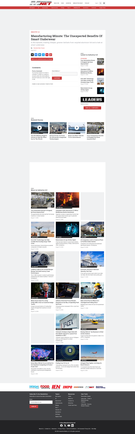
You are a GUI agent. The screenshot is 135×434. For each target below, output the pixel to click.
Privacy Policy (61, 428)
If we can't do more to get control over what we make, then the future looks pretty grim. (92, 274)
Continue (57, 78)
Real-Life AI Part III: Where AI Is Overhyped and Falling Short (90, 301)
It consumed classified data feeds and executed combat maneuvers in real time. (91, 367)
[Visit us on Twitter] (65, 425)
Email (31, 399)
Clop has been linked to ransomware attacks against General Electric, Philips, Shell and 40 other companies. (67, 243)
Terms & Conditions (71, 428)
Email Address (56, 71)
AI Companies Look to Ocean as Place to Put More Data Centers (92, 240)
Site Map (94, 428)
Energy (58, 297)
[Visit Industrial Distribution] (78, 387)
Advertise (54, 428)
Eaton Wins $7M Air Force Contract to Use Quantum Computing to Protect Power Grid (42, 364)
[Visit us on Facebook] (61, 425)
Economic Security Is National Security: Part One (90, 270)
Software (59, 237)
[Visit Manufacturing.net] (89, 387)
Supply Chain (35, 237)
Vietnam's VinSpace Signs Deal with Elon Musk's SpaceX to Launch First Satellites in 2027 (66, 333)
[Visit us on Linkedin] (72, 425)
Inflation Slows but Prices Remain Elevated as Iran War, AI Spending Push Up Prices (67, 302)
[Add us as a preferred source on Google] (50, 54)
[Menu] (104, 3)
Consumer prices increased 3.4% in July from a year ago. (67, 307)
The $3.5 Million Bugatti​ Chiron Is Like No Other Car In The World (39, 137)
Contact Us (47, 428)
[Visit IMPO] (67, 387)
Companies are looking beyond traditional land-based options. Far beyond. (91, 244)
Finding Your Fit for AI (62, 363)
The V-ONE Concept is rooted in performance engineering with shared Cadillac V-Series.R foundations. (42, 276)
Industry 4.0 (35, 32)
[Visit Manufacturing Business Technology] (100, 387)
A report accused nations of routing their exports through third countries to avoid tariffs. (41, 308)
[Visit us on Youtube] (69, 425)
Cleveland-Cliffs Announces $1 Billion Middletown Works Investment (87, 71)
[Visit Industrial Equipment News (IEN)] (56, 387)
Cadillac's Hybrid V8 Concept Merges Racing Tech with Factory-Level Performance (42, 271)
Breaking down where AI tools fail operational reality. (92, 305)
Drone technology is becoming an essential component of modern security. (42, 246)
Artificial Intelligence (87, 297)
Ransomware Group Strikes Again (86, 89)
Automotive (60, 207)
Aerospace (59, 329)
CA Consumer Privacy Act (84, 428)
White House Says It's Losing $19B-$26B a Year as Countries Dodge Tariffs (42, 302)
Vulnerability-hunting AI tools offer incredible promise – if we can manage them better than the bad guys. (67, 366)
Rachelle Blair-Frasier (39, 48)
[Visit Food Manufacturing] (45, 387)
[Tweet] (43, 54)
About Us (41, 428)
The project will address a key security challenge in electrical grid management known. (41, 370)
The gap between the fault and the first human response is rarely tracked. (42, 215)
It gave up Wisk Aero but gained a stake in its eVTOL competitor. (92, 336)
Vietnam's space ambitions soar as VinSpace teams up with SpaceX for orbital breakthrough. (67, 339)
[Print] (32, 54)
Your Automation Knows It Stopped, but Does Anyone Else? (88, 62)
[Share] (36, 54)
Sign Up (33, 406)
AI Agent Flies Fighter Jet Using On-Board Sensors (91, 364)
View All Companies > (92, 108)
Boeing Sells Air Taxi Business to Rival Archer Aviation (92, 332)
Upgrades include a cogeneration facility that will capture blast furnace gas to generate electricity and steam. (67, 216)
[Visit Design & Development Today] (34, 387)
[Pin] (47, 54)
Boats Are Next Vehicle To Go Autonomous (76, 136)
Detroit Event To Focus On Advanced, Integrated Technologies (58, 137)
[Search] (100, 3)
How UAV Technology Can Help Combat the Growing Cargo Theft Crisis (87, 80)
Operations (84, 266)
